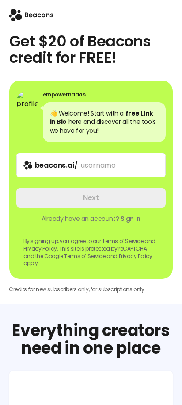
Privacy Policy (135, 256)
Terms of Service (122, 241)
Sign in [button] (130, 218)
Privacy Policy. (40, 248)
